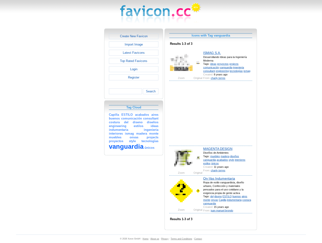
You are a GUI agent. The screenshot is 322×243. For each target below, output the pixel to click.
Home (146, 239)
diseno (218, 196)
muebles (215, 156)
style (231, 159)
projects (234, 63)
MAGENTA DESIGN (217, 149)
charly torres (218, 78)
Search (151, 91)
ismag (247, 71)
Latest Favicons (134, 52)
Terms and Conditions (181, 239)
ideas (213, 63)
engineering (222, 71)
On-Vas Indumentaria (219, 178)
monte (206, 199)
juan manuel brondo (222, 210)
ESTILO (227, 196)
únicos (215, 163)
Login (133, 69)
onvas (214, 199)
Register (133, 77)
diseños (234, 156)
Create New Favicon (134, 36)
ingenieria (238, 67)
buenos (236, 196)
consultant (209, 71)
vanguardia (226, 67)
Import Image (134, 44)
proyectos (223, 63)
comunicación (211, 67)
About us (154, 239)
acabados (222, 159)
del (212, 196)
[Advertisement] (84, 99)
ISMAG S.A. (212, 53)
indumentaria (234, 199)
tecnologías (236, 71)
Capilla (222, 199)
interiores (240, 159)
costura (246, 199)
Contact (198, 239)
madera (225, 156)
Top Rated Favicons (133, 61)
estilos (207, 163)
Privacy (165, 239)
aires (244, 196)
